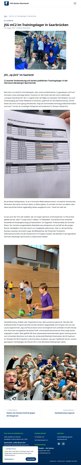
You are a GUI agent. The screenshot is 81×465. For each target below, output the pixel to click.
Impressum (53, 461)
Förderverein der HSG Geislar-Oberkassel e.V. (44, 450)
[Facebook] (59, 444)
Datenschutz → (10, 459)
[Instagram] (63, 444)
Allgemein (8, 21)
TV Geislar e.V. (39, 437)
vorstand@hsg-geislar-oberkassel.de (65, 438)
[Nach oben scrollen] (76, 462)
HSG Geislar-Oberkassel (19, 3)
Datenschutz (61, 461)
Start (5, 16)
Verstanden (31, 459)
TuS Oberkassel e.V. (41, 440)
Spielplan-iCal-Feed (71, 461)
